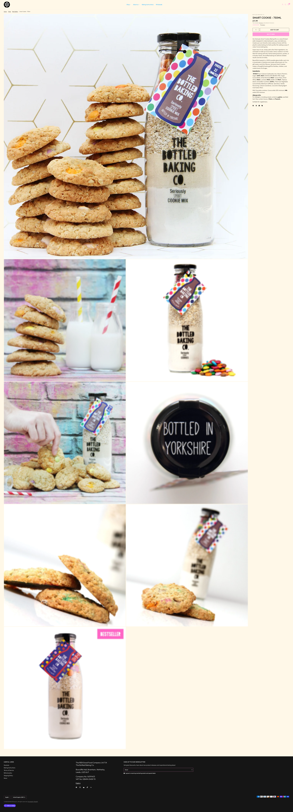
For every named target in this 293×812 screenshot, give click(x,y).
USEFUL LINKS (9, 762)
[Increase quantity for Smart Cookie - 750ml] (258, 30)
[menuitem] (128, 5)
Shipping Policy (8, 775)
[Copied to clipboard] (262, 106)
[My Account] (282, 4)
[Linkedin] (92, 787)
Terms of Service (9, 770)
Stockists (6, 765)
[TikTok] (88, 787)
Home (5, 11)
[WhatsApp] (259, 106)
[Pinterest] (257, 106)
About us (135, 4)
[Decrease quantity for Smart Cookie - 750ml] (254, 30)
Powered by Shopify (33, 801)
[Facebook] (253, 106)
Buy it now (271, 34)
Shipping (261, 23)
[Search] (285, 4)
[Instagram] (81, 787)
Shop (128, 4)
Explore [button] (78, 783)
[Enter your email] (191, 770)
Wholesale (159, 4)
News (5, 778)
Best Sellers (15, 11)
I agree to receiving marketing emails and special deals (140, 773)
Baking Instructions (148, 4)
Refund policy (8, 773)
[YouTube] (84, 787)
